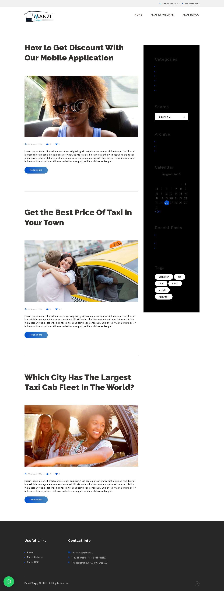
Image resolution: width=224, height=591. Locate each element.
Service (162, 75)
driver (175, 283)
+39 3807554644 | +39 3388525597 (89, 557)
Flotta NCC (32, 562)
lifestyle (162, 290)
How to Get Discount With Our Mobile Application (74, 52)
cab (179, 276)
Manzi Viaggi (31, 583)
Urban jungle (165, 85)
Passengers (163, 71)
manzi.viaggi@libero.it (82, 552)
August (164, 150)
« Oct (157, 211)
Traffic (161, 80)
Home (30, 552)
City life (162, 66)
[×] (9, 581)
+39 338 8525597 (192, 3)
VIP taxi (162, 90)
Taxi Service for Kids (169, 243)
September (166, 146)
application (164, 276)
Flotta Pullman (35, 557)
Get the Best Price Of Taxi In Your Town (78, 217)
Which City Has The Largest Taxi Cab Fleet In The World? (79, 382)
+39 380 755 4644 (170, 3)
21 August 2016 (35, 144)
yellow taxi (164, 296)
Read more (36, 170)
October (165, 141)
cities (161, 283)
